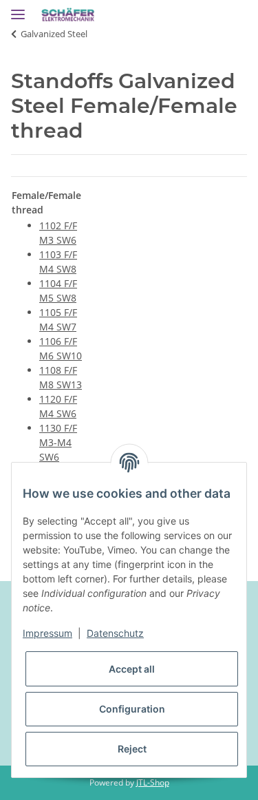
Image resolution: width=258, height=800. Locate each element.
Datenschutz (115, 633)
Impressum (47, 633)
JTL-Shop (152, 782)
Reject (132, 749)
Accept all (132, 669)
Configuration (132, 709)
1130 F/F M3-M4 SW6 (58, 442)
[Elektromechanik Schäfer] (68, 15)
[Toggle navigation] (18, 8)
